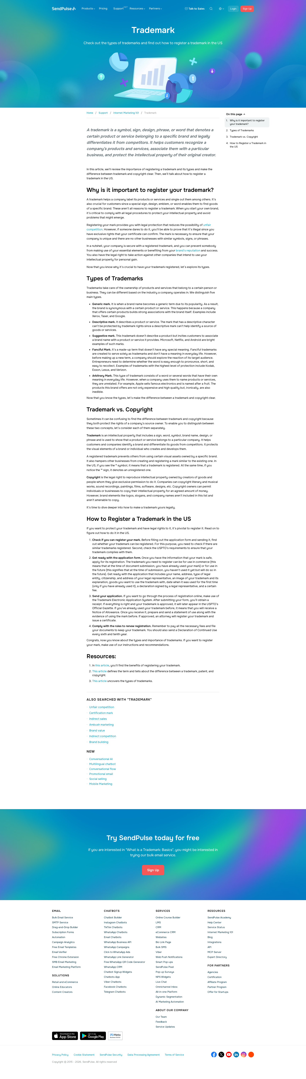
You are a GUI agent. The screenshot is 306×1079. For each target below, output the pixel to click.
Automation (58, 937)
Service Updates (165, 1026)
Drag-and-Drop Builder (65, 927)
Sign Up (247, 8)
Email (56, 911)
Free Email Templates (64, 947)
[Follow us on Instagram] (243, 1054)
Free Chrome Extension (65, 957)
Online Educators (62, 987)
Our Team (161, 1016)
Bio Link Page (163, 942)
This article (99, 671)
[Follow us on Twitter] (221, 1054)
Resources (136, 8)
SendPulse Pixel (165, 967)
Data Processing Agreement (144, 1054)
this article (102, 665)
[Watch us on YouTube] (229, 1054)
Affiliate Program (217, 982)
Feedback (161, 1021)
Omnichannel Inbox (166, 986)
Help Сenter (214, 922)
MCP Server (214, 952)
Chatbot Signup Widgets (118, 971)
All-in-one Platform (166, 991)
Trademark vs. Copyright (244, 136)
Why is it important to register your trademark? (247, 122)
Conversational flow (102, 769)
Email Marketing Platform (66, 967)
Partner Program (217, 987)
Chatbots (112, 911)
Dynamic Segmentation (169, 996)
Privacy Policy (60, 1054)
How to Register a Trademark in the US (248, 145)
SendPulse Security (111, 1054)
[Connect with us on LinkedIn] (236, 1054)
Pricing (103, 8)
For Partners (219, 965)
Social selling (98, 779)
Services (163, 911)
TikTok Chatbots (113, 927)
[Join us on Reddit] (251, 1054)
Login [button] (233, 8)
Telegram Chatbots (115, 991)
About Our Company (172, 1010)
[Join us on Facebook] (214, 1054)
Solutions (60, 975)
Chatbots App (112, 976)
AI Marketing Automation (170, 1001)
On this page (234, 114)
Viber (159, 952)
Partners (154, 8)
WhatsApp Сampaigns (116, 947)
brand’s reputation (188, 250)
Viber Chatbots (112, 981)
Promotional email (101, 774)
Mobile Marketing (100, 784)
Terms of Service (174, 1054)
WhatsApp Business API (117, 942)
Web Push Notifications (169, 957)
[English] (221, 9)
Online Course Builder (168, 917)
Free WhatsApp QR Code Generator (124, 962)
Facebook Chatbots (115, 986)
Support (118, 8)
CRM (158, 927)
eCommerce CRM (165, 932)
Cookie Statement (84, 1054)
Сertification (215, 977)
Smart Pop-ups (164, 962)
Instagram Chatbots (115, 922)
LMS (158, 922)
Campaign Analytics (63, 942)
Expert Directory (217, 957)
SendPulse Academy (219, 917)
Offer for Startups (218, 992)
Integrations (214, 942)
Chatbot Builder (113, 917)
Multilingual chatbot (102, 764)
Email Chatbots (112, 937)
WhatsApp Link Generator (119, 957)
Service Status (216, 927)
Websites (161, 937)
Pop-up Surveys (165, 971)
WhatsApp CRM (113, 967)
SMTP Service (60, 922)
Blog (210, 937)
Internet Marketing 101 (220, 932)
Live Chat (161, 981)
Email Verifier (59, 952)
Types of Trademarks (242, 130)
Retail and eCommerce (65, 982)
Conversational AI (101, 759)
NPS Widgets (163, 976)
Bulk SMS (161, 947)
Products (87, 8)
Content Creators (62, 992)
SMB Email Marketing (64, 962)
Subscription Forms (63, 932)
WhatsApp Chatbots (115, 932)
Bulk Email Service (62, 917)
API (209, 947)
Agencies (213, 972)
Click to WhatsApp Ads (117, 952)
